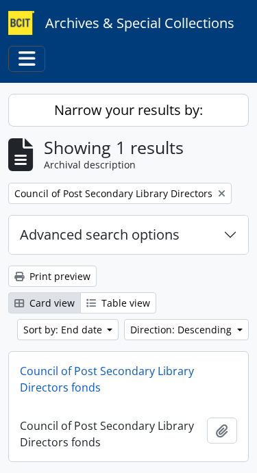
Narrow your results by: (128, 110)
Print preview (58, 276)
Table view (124, 302)
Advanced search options (100, 234)
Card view (51, 302)
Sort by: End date (64, 329)
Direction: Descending (182, 329)
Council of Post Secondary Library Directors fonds (107, 379)
